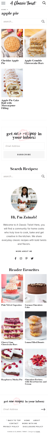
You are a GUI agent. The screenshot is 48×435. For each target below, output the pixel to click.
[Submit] (43, 21)
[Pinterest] (26, 258)
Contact (13, 423)
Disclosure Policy (33, 427)
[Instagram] (20, 258)
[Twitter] (32, 258)
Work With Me (29, 423)
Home (3, 9)
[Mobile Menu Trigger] (3, 4)
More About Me (24, 251)
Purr (38, 431)
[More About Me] (24, 199)
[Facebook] (15, 258)
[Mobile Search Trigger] (43, 4)
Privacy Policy (11, 427)
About (36, 420)
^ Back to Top (13, 420)
